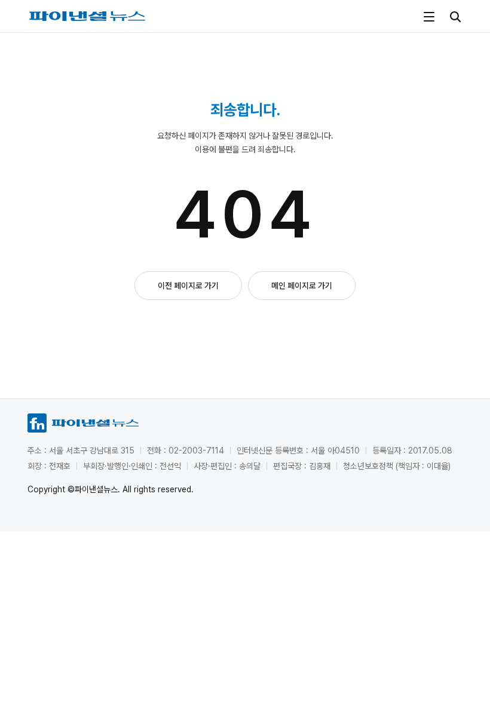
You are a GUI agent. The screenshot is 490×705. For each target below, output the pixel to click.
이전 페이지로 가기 (188, 285)
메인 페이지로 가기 (301, 285)
